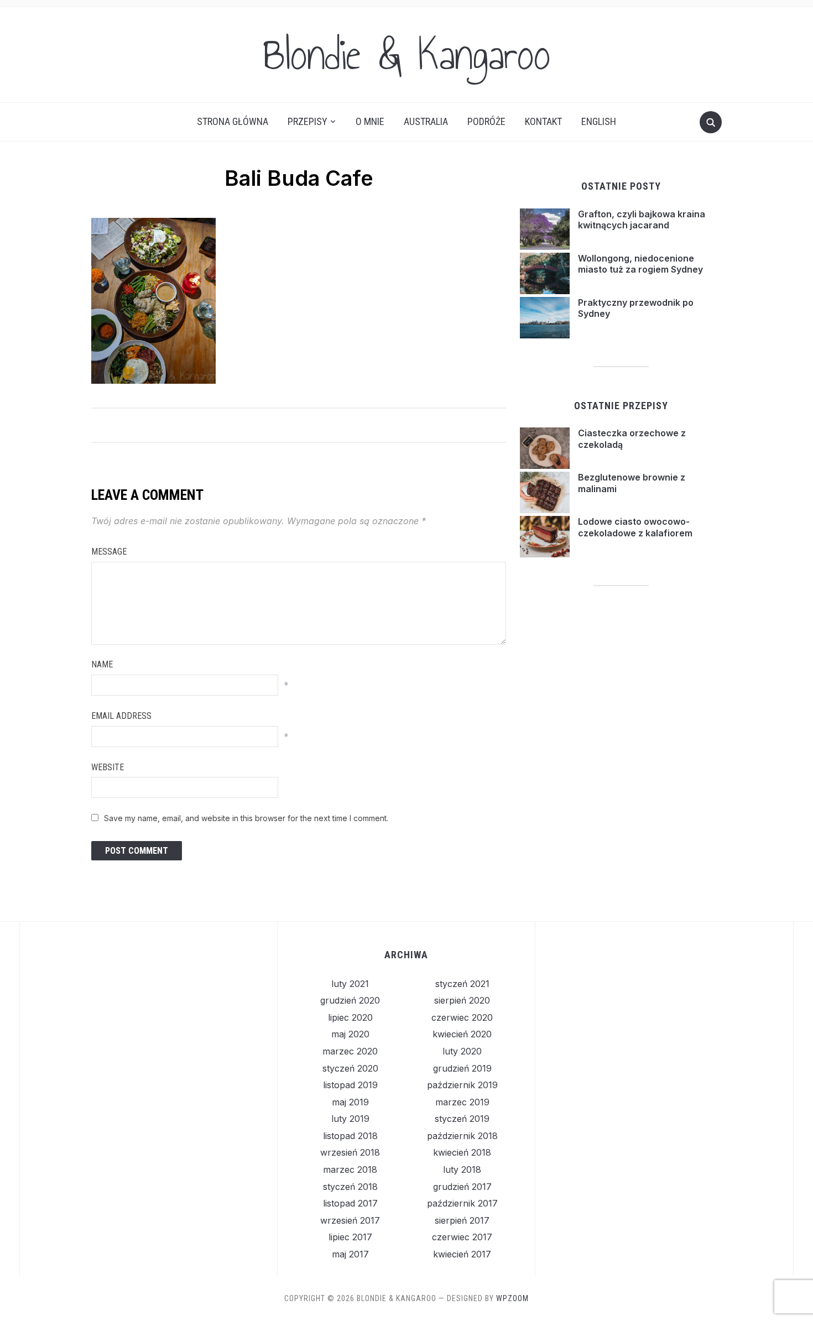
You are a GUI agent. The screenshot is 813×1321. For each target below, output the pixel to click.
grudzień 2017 (462, 1186)
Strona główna (232, 121)
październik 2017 (462, 1203)
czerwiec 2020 (462, 1017)
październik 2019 (462, 1084)
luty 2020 (462, 1051)
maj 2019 (350, 1102)
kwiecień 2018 (462, 1152)
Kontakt (543, 121)
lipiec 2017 (350, 1236)
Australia (426, 121)
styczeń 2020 (350, 1068)
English (598, 121)
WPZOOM (512, 1298)
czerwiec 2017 (462, 1236)
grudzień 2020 (350, 1000)
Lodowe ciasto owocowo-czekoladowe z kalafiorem (635, 527)
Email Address (121, 716)
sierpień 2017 (462, 1220)
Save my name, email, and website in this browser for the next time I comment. (246, 818)
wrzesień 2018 (350, 1152)
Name (102, 664)
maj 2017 (350, 1254)
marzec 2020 (350, 1051)
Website (107, 767)
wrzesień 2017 (350, 1220)
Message (109, 551)
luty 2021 (350, 983)
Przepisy (307, 121)
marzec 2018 (350, 1169)
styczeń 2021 (462, 983)
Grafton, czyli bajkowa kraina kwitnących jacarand (641, 219)
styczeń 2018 (350, 1186)
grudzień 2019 (462, 1068)
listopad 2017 (350, 1203)
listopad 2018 (350, 1135)
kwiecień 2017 (462, 1254)
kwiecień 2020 (462, 1034)
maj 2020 (350, 1034)
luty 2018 (462, 1169)
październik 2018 (462, 1135)
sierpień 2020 (462, 1000)
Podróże (486, 121)
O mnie (370, 121)
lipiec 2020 (350, 1017)
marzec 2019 (462, 1102)
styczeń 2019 (462, 1118)
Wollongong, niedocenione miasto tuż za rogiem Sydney (640, 264)
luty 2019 (350, 1118)
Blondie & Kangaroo (406, 54)
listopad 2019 (350, 1084)
